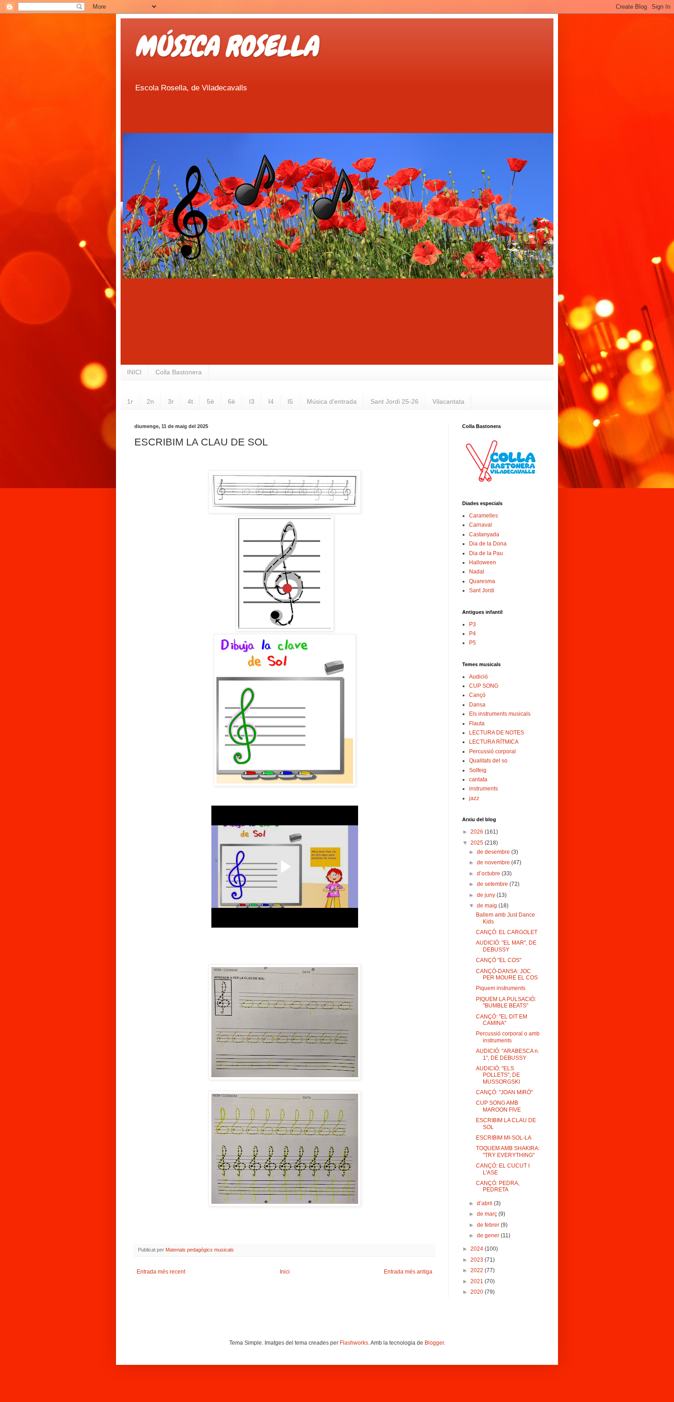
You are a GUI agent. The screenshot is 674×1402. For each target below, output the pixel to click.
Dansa (477, 704)
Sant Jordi (481, 590)
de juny (487, 895)
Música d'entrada (332, 401)
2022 (477, 1270)
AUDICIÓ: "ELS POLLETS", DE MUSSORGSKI (498, 1075)
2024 (477, 1249)
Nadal (476, 571)
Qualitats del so (488, 760)
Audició (478, 676)
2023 (477, 1260)
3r (171, 401)
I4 (271, 401)
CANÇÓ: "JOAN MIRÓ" (504, 1092)
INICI (134, 372)
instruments (483, 788)
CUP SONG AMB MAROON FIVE (498, 1106)
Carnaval (480, 525)
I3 (251, 401)
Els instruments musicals (499, 714)
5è (210, 401)
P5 (472, 643)
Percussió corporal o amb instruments (508, 1036)
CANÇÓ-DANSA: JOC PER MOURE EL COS (507, 974)
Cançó (477, 695)
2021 (477, 1281)
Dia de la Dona (488, 543)
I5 (290, 401)
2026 (477, 832)
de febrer (489, 1225)
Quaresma (482, 581)
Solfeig (477, 770)
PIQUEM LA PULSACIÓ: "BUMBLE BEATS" (506, 1002)
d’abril (485, 1203)
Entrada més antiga (408, 1271)
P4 (472, 633)
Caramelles (483, 515)
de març (487, 1214)
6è (231, 401)
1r (130, 401)
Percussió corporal (492, 751)
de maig (487, 905)
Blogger (434, 1343)
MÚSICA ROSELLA (226, 46)
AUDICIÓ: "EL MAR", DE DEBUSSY (506, 946)
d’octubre (489, 873)
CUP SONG (483, 686)
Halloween (482, 562)
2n (150, 401)
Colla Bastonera (178, 372)
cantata (478, 779)
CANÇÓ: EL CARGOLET (506, 932)
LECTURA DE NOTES (496, 732)
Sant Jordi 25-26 (394, 401)
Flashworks (354, 1343)
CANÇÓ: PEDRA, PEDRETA (497, 1186)
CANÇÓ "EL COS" (498, 960)
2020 (477, 1292)
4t (190, 401)
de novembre (494, 862)
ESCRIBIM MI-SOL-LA (503, 1138)
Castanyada (484, 534)
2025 (477, 843)
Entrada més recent (161, 1271)
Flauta (477, 723)
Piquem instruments (500, 988)
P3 (472, 624)
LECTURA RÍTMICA (494, 742)
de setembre (493, 884)
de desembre (494, 852)
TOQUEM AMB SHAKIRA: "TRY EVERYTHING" (508, 1151)
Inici (285, 1271)
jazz (474, 798)
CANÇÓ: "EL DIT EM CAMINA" (501, 1019)
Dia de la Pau (486, 553)
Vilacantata (448, 401)
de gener (489, 1235)
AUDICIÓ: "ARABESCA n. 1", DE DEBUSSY (507, 1054)
